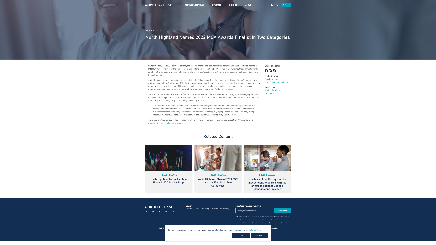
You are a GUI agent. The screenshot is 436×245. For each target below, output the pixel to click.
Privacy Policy (256, 230)
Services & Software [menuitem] (194, 5)
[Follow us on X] (147, 211)
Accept (241, 235)
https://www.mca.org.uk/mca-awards (164, 122)
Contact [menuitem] (196, 208)
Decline (259, 235)
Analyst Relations (272, 90)
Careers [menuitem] (189, 208)
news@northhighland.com (276, 81)
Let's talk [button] (286, 5)
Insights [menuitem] (233, 5)
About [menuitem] (248, 5)
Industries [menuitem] (216, 5)
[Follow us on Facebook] (153, 211)
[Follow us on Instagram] (166, 211)
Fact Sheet (269, 93)
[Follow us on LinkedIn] (159, 211)
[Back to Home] (159, 5)
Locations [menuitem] (214, 208)
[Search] (277, 5)
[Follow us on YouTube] (172, 211)
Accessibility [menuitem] (224, 208)
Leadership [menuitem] (205, 208)
